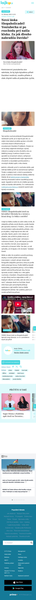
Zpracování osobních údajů (23, 564)
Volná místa (7, 554)
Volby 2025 (25, 525)
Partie (9, 519)
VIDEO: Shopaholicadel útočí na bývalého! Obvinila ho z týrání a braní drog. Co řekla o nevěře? (15, 214)
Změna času (28, 516)
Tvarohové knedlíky (25, 533)
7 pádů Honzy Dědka (13, 525)
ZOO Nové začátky (12, 522)
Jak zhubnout (11, 513)
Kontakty (20, 560)
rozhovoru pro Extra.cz (9, 187)
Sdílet (29, 12)
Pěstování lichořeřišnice (21, 531)
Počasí (14, 519)
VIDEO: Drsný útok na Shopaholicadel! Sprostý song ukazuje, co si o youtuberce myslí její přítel (15, 337)
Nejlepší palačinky (12, 536)
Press (19, 554)
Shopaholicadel (9, 131)
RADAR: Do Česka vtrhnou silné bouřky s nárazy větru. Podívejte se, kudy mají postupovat (16, 490)
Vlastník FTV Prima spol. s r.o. (9, 571)
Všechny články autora (21, 352)
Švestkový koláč (24, 536)
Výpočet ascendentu (11, 533)
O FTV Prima (7, 551)
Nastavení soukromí (23, 575)
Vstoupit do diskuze (12, 362)
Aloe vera (10, 531)
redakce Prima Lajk (7, 16)
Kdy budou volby (23, 519)
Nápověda (21, 568)
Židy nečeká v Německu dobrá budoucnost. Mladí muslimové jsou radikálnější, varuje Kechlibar (17, 472)
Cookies (6, 568)
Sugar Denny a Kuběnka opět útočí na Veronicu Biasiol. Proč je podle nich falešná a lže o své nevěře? (14, 415)
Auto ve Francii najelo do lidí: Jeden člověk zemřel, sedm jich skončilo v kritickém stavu (17, 481)
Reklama (6, 557)
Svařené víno (9, 528)
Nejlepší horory (9, 516)
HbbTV (6, 560)
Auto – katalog (24, 522)
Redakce (20, 571)
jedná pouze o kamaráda (20, 177)
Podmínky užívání (9, 563)
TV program (19, 516)
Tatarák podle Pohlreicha (23, 528)
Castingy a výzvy (22, 557)
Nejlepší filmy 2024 (23, 513)
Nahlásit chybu (8, 575)
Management (21, 551)
